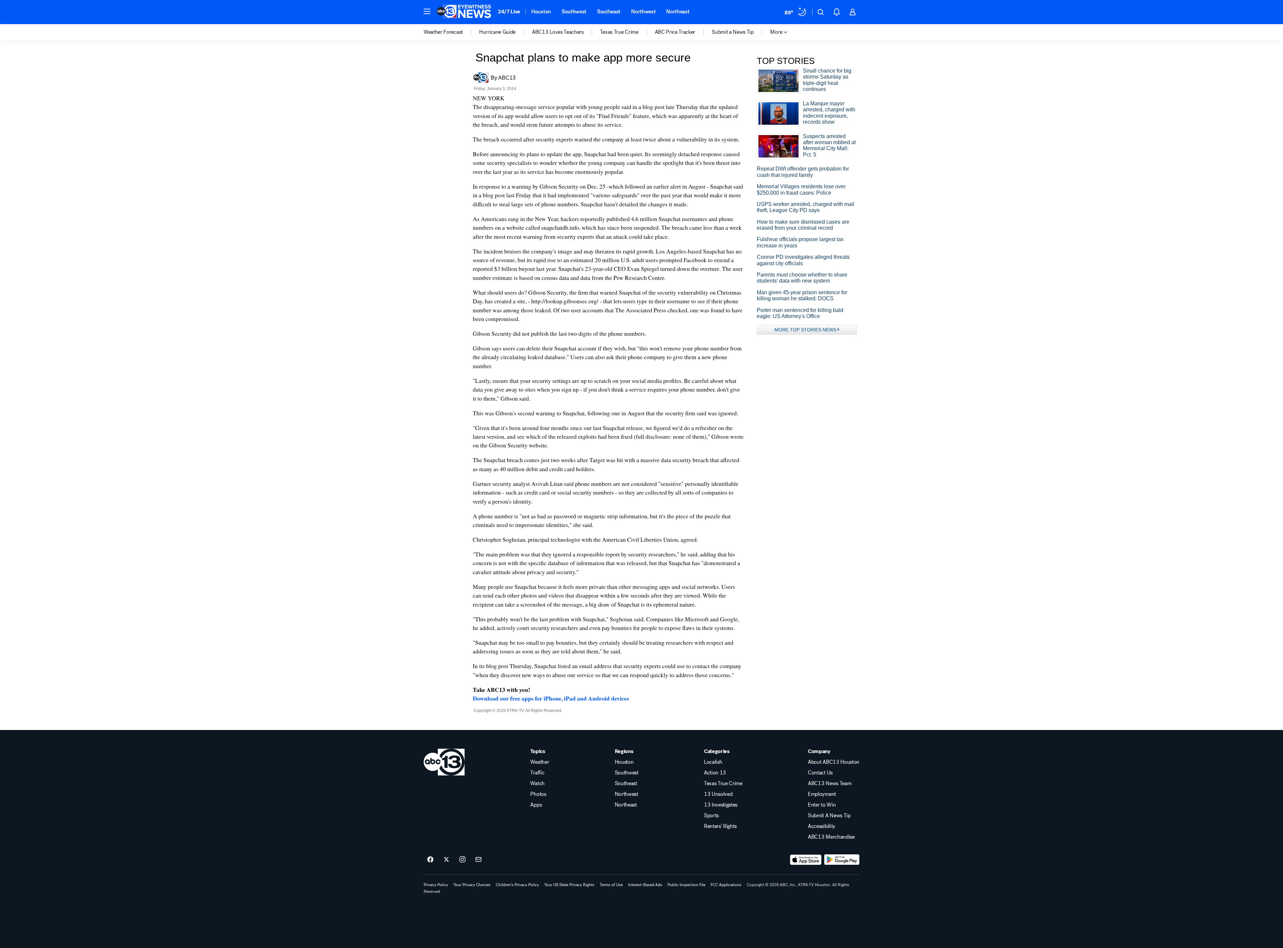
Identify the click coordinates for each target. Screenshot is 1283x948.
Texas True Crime (723, 783)
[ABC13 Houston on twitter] (446, 859)
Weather (539, 762)
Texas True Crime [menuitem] (619, 32)
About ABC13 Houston (833, 762)
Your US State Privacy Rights (569, 885)
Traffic (537, 772)
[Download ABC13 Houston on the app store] (806, 859)
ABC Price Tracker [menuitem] (675, 32)
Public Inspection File (686, 885)
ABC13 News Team (829, 783)
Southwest (574, 11)
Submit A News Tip (829, 815)
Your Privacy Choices (471, 885)
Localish (713, 762)
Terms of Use (611, 885)
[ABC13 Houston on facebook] (430, 859)
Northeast (677, 11)
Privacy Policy (436, 885)
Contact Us (820, 772)
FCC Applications (726, 885)
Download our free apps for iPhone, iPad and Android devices (551, 698)
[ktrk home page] (444, 762)
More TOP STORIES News (805, 329)
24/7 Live (509, 11)
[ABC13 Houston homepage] (464, 12)
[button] (427, 11)
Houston (541, 11)
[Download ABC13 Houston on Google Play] (841, 859)
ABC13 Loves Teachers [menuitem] (558, 32)
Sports (711, 815)
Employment (822, 794)
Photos (538, 794)
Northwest (643, 11)
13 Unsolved (718, 794)
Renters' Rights (720, 826)
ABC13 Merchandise (831, 837)
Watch (537, 783)
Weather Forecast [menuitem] (443, 32)
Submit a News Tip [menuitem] (733, 32)
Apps (536, 805)
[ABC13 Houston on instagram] (462, 859)
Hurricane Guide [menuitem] (497, 32)
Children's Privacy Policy (517, 885)
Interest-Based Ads (645, 885)
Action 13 (715, 772)
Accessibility (821, 826)
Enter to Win (822, 805)
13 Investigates (720, 805)
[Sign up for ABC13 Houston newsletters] (478, 859)
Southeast (608, 11)
